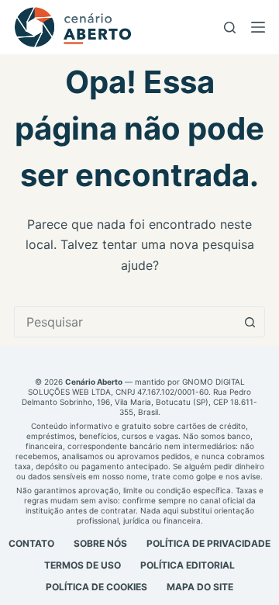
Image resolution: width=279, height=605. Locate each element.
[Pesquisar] (230, 27)
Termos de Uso (82, 565)
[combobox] (125, 321)
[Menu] (258, 27)
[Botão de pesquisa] (249, 322)
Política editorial (187, 565)
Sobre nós (100, 543)
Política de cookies (96, 587)
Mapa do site (200, 587)
